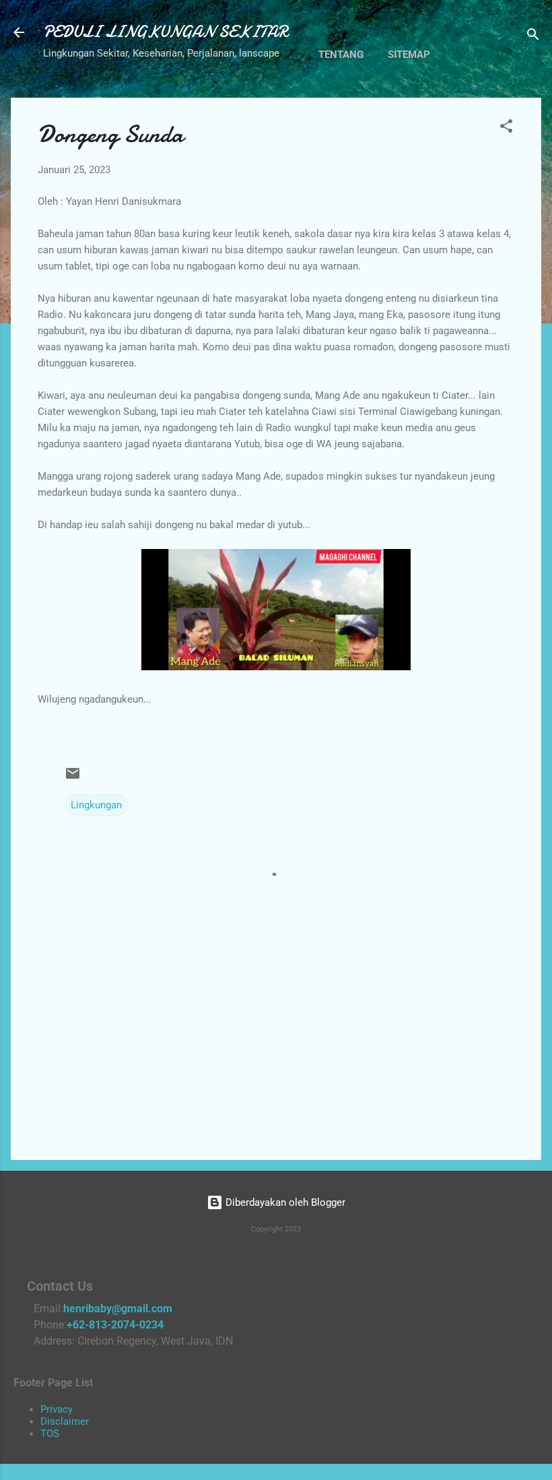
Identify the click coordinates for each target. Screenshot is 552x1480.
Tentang (341, 55)
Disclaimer (64, 1421)
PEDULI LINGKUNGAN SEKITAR (165, 32)
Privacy (56, 1409)
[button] (506, 128)
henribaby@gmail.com (117, 1308)
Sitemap (409, 55)
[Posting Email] (73, 778)
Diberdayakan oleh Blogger (284, 1202)
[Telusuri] (533, 36)
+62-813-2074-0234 (115, 1324)
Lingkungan (96, 805)
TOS (49, 1433)
